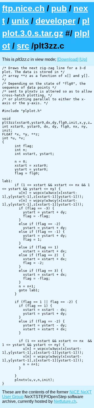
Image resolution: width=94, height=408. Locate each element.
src (23, 45)
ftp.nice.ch (23, 8)
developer (55, 20)
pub (59, 8)
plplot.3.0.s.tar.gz (46, 27)
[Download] (67, 59)
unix (20, 20)
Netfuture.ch (65, 401)
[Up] (83, 59)
